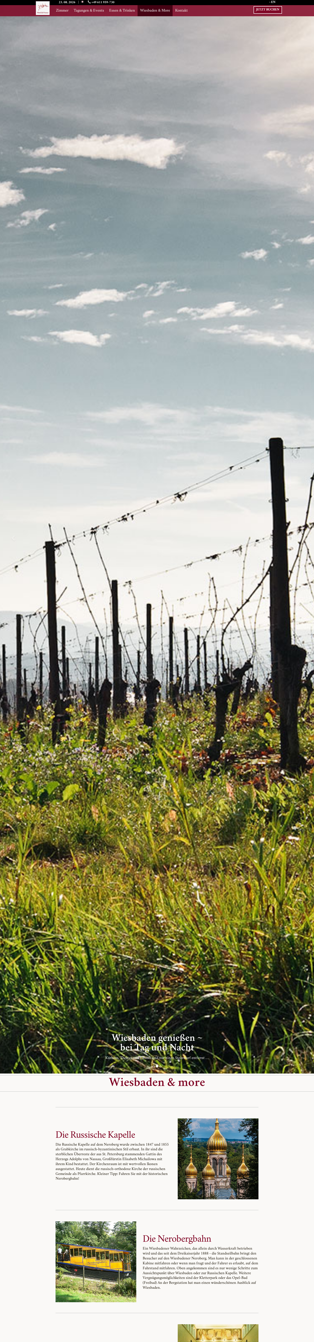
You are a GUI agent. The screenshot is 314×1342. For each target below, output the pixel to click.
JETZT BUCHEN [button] (267, 9)
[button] (12, 537)
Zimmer (62, 10)
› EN (272, 2)
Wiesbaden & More (155, 10)
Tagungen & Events (89, 10)
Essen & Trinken (122, 10)
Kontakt (181, 10)
